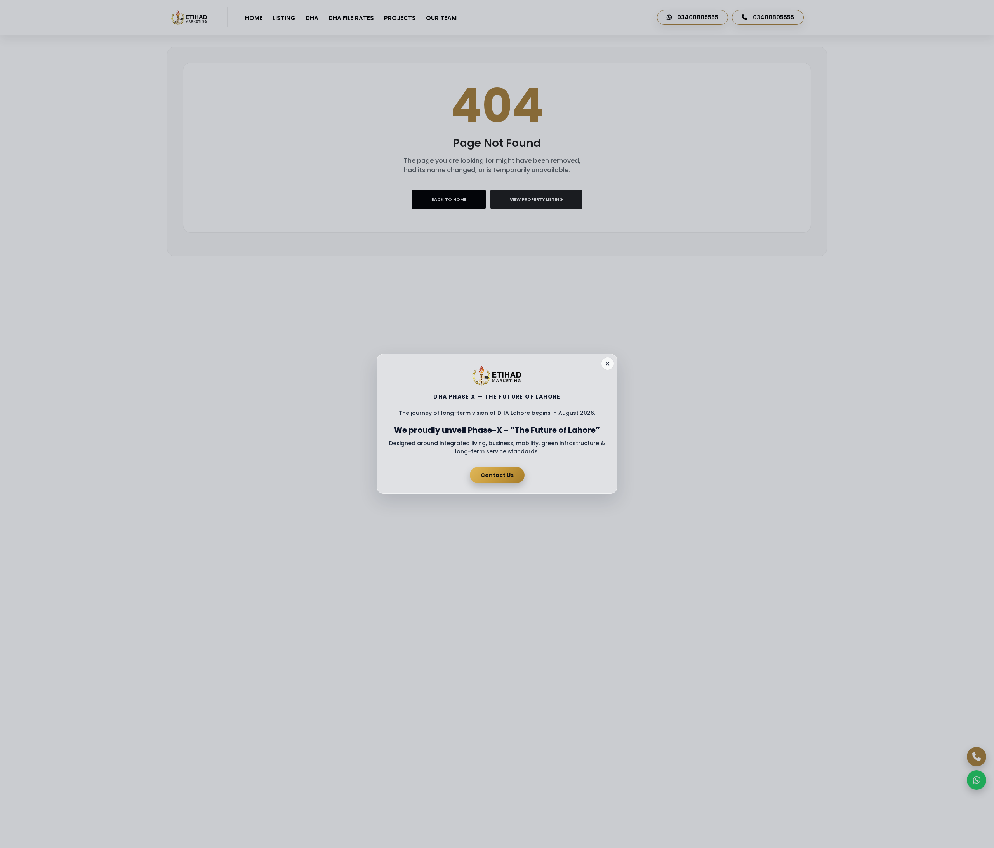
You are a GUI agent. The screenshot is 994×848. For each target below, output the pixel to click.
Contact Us (497, 475)
